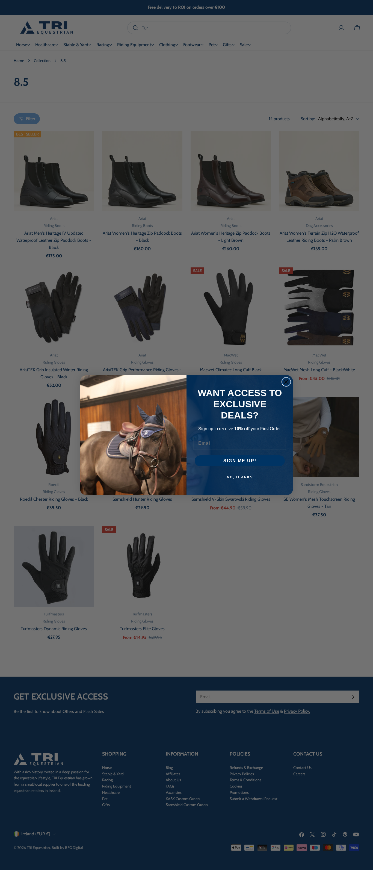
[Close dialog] (286, 382)
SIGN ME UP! (239, 460)
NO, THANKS (240, 477)
